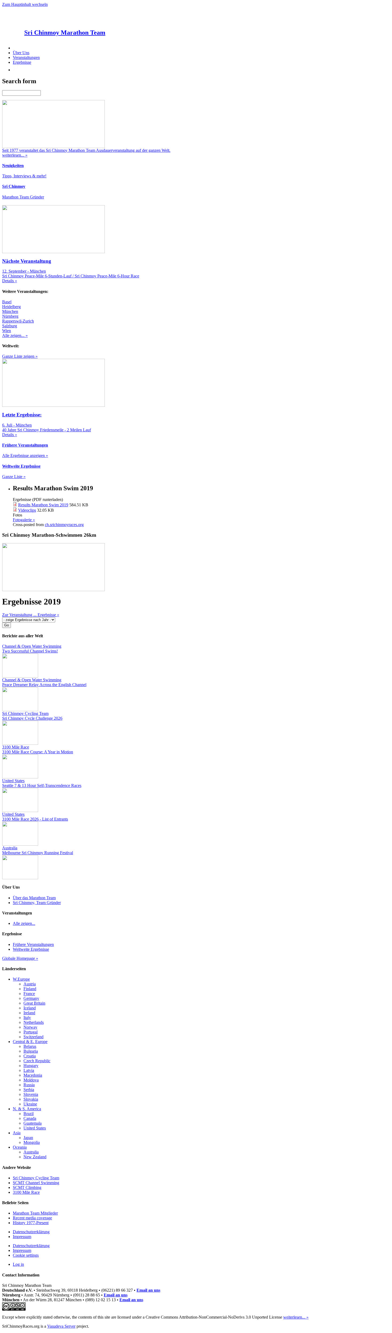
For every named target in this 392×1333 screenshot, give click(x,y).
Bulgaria (30, 1051)
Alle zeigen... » (15, 335)
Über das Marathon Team (34, 898)
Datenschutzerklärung (31, 1231)
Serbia (28, 1089)
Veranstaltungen (26, 57)
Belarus (29, 1046)
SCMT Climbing (27, 1187)
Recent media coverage (32, 1218)
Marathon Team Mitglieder (35, 1213)
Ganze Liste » (14, 476)
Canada (29, 1118)
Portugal (30, 1032)
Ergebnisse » (48, 614)
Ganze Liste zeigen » (20, 356)
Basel (6, 302)
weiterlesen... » (296, 1317)
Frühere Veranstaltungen (33, 944)
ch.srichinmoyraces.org (64, 524)
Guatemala (32, 1123)
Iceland (29, 1008)
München (10, 311)
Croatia (29, 1056)
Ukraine (30, 1104)
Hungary (30, 1065)
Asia (17, 1133)
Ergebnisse (22, 62)
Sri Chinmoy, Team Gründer (37, 902)
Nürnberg (10, 316)
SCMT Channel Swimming (36, 1182)
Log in (18, 1264)
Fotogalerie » (24, 520)
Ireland (29, 1012)
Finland (29, 988)
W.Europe (21, 979)
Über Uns (21, 52)
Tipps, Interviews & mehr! (24, 176)
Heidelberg (11, 306)
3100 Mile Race (26, 1192)
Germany (31, 998)
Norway (30, 1027)
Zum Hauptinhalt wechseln (25, 4)
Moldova (31, 1080)
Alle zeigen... (24, 923)
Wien (6, 330)
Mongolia (31, 1142)
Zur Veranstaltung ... (20, 614)
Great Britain (34, 1003)
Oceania (20, 1147)
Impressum (22, 1236)
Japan (28, 1137)
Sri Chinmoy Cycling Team (36, 1178)
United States (34, 1128)
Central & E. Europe (30, 1041)
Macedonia (32, 1075)
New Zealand (34, 1157)
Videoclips (27, 510)
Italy (27, 1017)
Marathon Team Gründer (23, 197)
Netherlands (33, 1022)
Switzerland (33, 1036)
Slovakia (30, 1099)
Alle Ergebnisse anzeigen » (25, 455)
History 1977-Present (31, 1222)
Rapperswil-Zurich (18, 321)
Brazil (28, 1113)
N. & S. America (27, 1109)
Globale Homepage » (20, 958)
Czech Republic (36, 1061)
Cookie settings (26, 1255)
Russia (29, 1085)
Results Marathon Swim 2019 (43, 505)
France (29, 993)
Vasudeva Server (61, 1326)
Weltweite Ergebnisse (31, 949)
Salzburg (9, 326)
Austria (29, 984)
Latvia (28, 1070)
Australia (31, 1152)
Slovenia (30, 1094)
